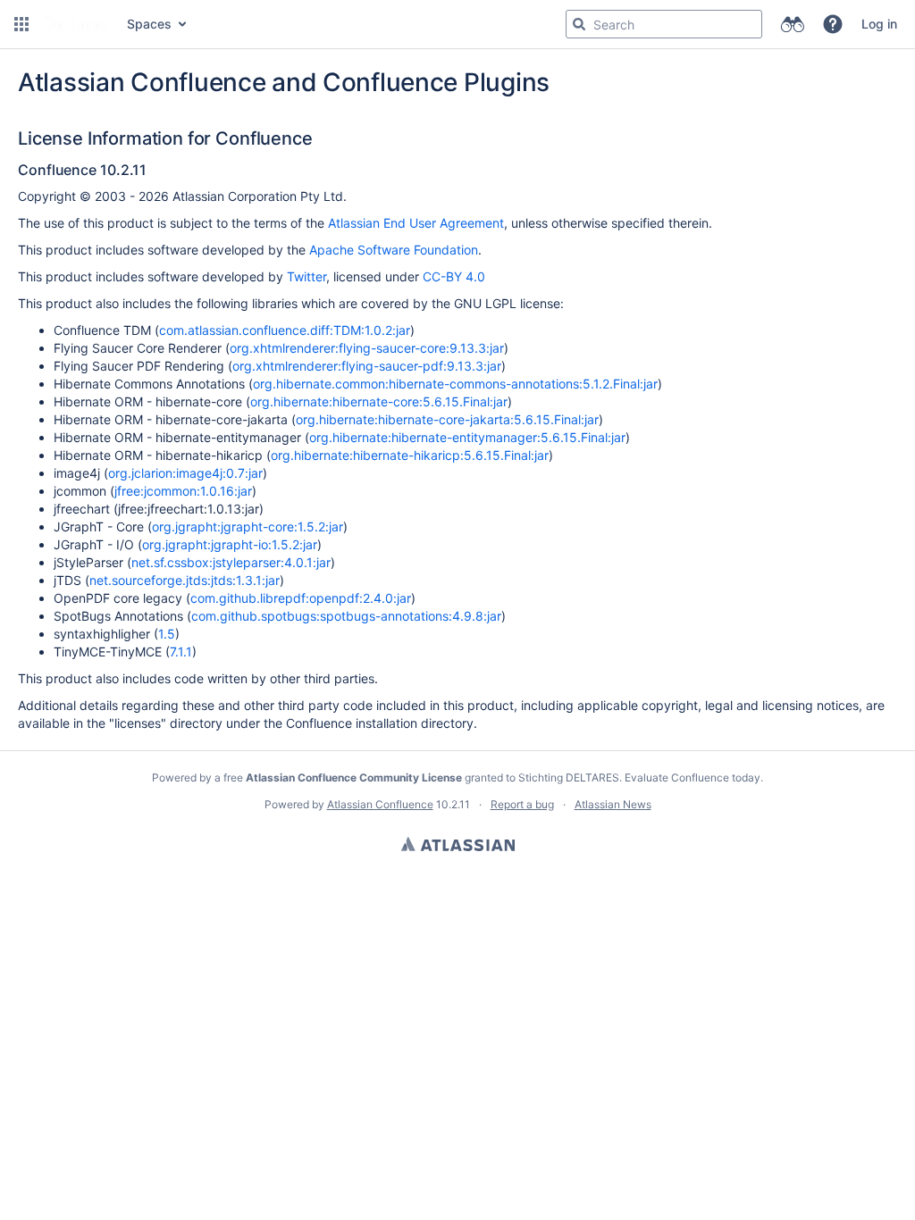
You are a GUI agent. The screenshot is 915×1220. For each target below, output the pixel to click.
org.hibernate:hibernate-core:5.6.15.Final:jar (379, 401)
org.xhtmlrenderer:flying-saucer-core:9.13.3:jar (367, 347)
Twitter (306, 276)
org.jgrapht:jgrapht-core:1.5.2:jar (247, 526)
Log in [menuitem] (879, 23)
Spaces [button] (149, 23)
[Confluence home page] (76, 24)
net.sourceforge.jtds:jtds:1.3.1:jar (184, 580)
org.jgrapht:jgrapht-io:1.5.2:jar (229, 544)
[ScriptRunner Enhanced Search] (792, 24)
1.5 (166, 633)
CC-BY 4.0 (454, 276)
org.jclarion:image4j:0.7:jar (185, 472)
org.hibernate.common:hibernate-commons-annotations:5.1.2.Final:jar (455, 383)
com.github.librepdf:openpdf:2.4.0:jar (300, 598)
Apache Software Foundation (393, 249)
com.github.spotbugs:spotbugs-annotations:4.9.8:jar (346, 615)
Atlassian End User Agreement (416, 222)
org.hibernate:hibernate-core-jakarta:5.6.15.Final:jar (447, 419)
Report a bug (522, 804)
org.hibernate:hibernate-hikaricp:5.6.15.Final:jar (410, 455)
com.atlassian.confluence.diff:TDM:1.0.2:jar (284, 330)
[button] (21, 24)
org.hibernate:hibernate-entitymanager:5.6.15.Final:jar (467, 437)
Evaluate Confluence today (692, 777)
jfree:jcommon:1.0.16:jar (183, 490)
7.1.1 (181, 651)
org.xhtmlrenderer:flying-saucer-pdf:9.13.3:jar (366, 365)
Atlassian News (613, 804)
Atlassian (458, 844)
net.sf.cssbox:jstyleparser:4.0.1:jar (231, 562)
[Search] (579, 24)
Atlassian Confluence (380, 804)
